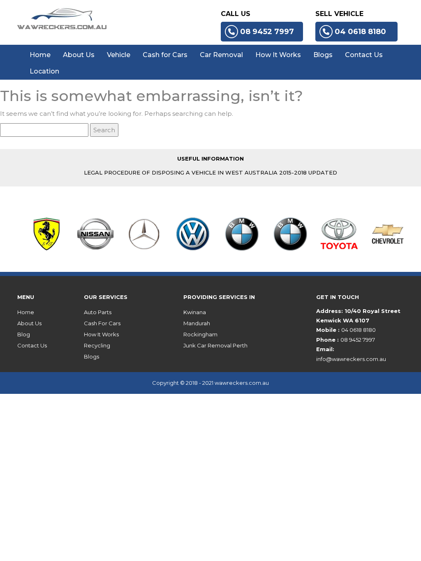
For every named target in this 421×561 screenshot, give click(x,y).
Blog (23, 334)
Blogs (323, 55)
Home (40, 55)
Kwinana (194, 312)
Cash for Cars (165, 55)
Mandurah (196, 323)
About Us (79, 55)
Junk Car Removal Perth (215, 345)
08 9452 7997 (267, 31)
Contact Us (364, 55)
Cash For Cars (102, 323)
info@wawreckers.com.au (351, 359)
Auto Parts (97, 312)
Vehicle (118, 55)
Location (44, 71)
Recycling (97, 345)
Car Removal (221, 55)
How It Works (278, 55)
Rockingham (200, 334)
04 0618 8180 (360, 31)
